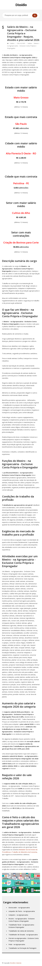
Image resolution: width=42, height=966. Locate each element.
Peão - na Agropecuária (17, 944)
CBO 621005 (21, 43)
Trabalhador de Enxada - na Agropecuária (23, 935)
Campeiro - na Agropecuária (18, 915)
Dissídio (21, 5)
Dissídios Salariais (15, 963)
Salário (12, 43)
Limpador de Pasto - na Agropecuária (22, 911)
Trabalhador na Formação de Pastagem (22, 948)
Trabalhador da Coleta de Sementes (21, 931)
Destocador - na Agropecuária (19, 907)
